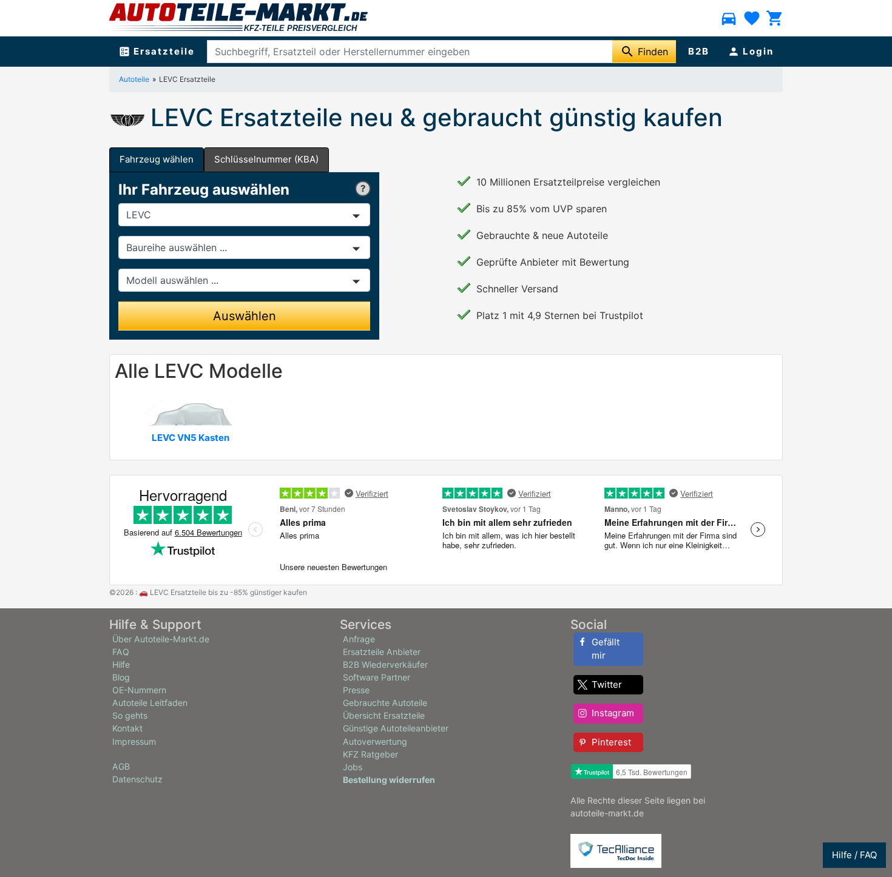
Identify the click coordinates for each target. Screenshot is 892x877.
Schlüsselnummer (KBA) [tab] (266, 159)
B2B (698, 51)
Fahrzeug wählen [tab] (157, 159)
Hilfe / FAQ (854, 855)
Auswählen (244, 316)
